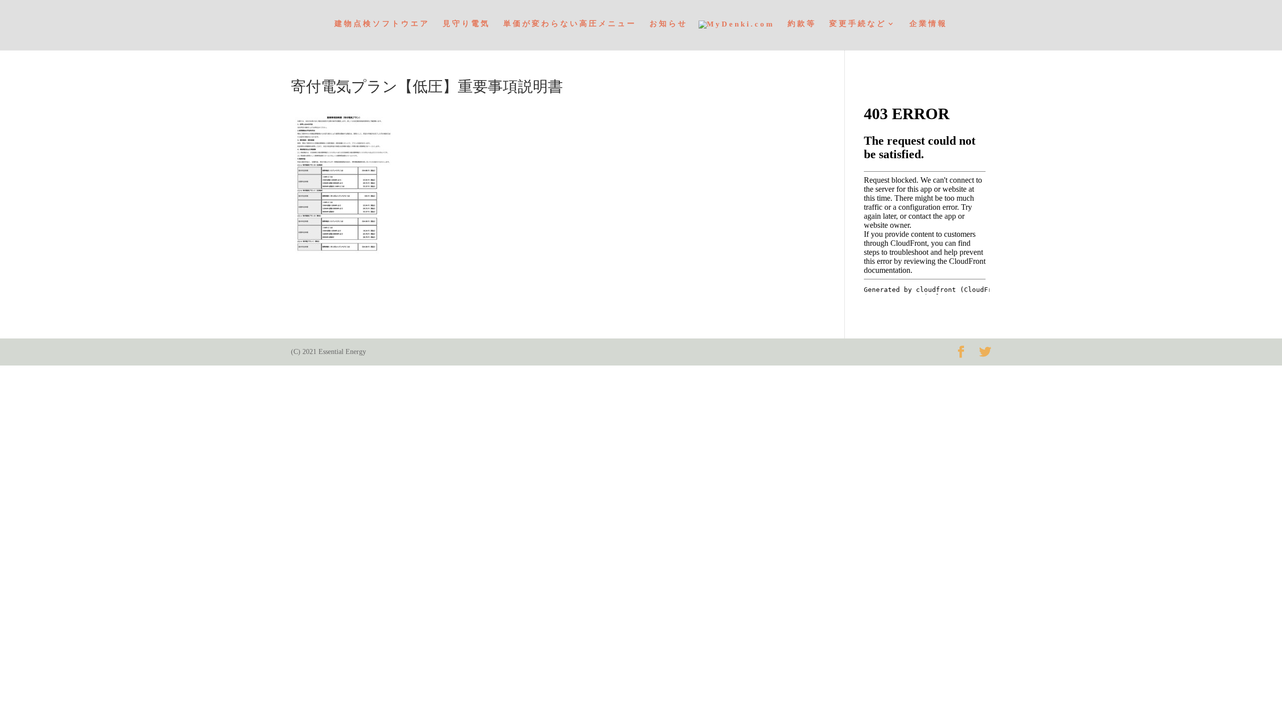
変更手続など (857, 24)
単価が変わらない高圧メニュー (569, 24)
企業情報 (928, 24)
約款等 (802, 24)
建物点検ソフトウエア (382, 24)
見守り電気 (466, 24)
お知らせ (669, 24)
